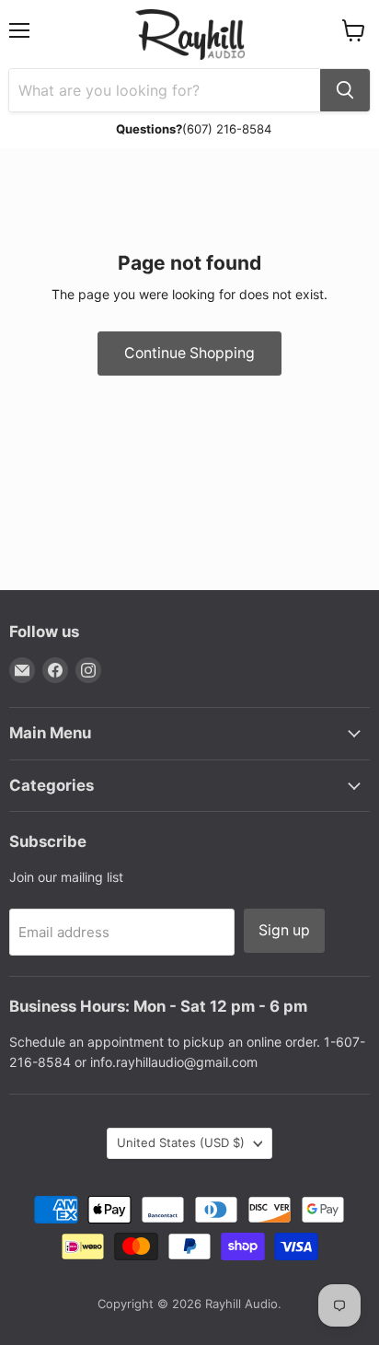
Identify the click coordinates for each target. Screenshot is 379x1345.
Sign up (284, 930)
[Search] (345, 90)
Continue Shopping (189, 353)
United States (181, 1142)
